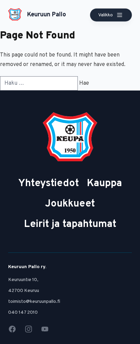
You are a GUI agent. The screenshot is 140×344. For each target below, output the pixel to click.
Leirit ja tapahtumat (70, 224)
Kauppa (104, 183)
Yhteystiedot (48, 183)
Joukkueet (70, 204)
